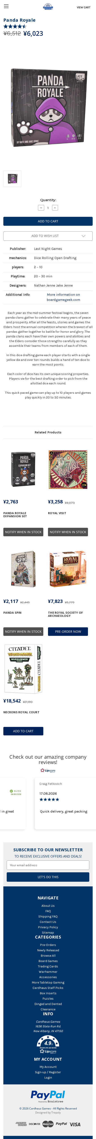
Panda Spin (12, 612)
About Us (48, 906)
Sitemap (48, 933)
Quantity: (48, 200)
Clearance (48, 1009)
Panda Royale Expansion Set (15, 514)
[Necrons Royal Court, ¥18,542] (23, 668)
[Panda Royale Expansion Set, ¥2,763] (23, 469)
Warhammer (48, 972)
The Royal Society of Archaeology (65, 614)
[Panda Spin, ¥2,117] (23, 569)
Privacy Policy (48, 927)
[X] (13, 414)
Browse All (48, 956)
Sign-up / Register (48, 1072)
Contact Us (48, 922)
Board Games (48, 961)
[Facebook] (5, 414)
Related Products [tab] (48, 432)
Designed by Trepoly (48, 1112)
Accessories (48, 977)
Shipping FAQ (48, 916)
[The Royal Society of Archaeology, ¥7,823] (68, 569)
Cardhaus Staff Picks (48, 988)
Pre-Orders (48, 945)
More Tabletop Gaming (48, 982)
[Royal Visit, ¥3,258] (68, 469)
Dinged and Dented (48, 1004)
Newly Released (48, 950)
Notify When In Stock (23, 532)
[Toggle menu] (6, 6)
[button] (48, 1045)
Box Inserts (48, 993)
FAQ (48, 911)
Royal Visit (57, 513)
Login (48, 1077)
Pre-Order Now (68, 631)
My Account (48, 1067)
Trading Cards (48, 966)
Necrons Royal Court (21, 712)
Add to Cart (23, 731)
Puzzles (48, 999)
